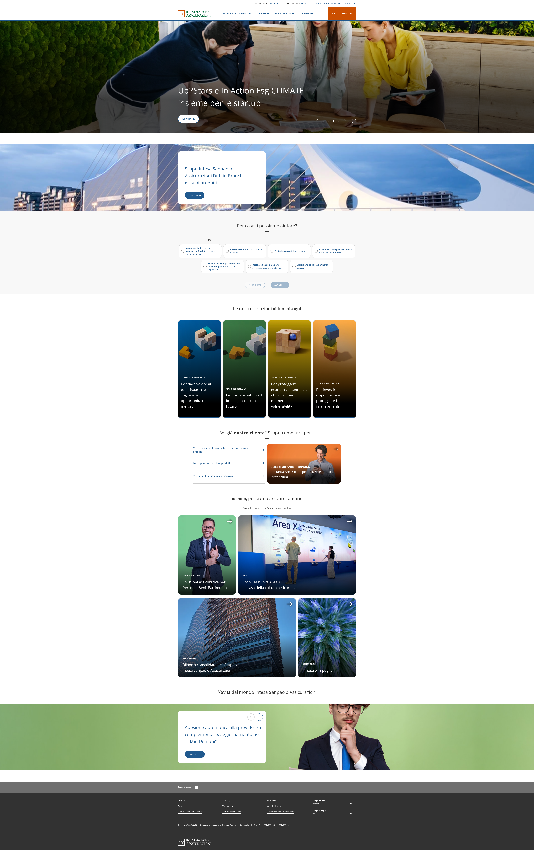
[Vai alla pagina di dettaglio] (207, 555)
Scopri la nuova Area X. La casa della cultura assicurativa (270, 585)
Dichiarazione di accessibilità (280, 811)
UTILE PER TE (263, 13)
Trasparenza (228, 806)
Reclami (181, 800)
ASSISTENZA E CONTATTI (285, 13)
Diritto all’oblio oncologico (190, 811)
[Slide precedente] (251, 717)
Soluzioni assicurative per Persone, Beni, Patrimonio (205, 585)
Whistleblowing (274, 806)
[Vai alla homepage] (194, 13)
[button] (317, 121)
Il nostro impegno (318, 670)
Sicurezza (271, 800)
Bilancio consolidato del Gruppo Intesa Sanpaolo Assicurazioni (210, 667)
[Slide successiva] (259, 717)
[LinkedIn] (196, 787)
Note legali (227, 800)
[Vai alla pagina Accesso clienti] (304, 464)
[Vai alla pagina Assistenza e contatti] (263, 463)
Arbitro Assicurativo (231, 811)
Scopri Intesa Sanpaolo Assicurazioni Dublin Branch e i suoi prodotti (214, 176)
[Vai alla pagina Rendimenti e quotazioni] (263, 450)
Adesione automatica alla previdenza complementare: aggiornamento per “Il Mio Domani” (223, 734)
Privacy (181, 806)
